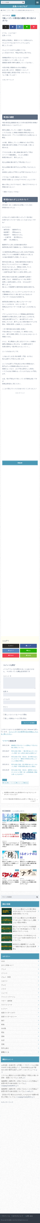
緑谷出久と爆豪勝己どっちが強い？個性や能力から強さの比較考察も (24, 946)
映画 (2, 1024)
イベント (4, 973)
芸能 (2, 1044)
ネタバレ (19, 783)
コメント (7, 676)
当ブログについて (17, 1216)
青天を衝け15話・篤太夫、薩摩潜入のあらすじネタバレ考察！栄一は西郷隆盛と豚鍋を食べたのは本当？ (24, 772)
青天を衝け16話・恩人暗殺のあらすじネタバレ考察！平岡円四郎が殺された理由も (24, 765)
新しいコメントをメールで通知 (16, 714)
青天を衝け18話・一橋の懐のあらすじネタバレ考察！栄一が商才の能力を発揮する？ (24, 752)
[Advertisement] (16, 98)
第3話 (26, 783)
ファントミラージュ (8, 997)
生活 (2, 1040)
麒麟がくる (5, 1052)
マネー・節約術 (6, 1001)
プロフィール (6, 1216)
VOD (3, 961)
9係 (5, 783)
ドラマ (5, 741)
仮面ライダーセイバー (9, 1016)
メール (6, 699)
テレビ (3, 985)
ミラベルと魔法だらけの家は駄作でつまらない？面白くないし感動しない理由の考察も (24, 920)
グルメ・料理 (6, 977)
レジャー (4, 1009)
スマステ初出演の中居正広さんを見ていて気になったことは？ (19, 800)
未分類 (3, 1028)
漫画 (2, 1036)
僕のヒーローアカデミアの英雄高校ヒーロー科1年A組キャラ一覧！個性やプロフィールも (25, 929)
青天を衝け (5, 1048)
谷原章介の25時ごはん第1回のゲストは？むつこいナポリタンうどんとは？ (20, 793)
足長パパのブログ (20, 6)
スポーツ (4, 981)
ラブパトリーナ (6, 1005)
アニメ (3, 969)
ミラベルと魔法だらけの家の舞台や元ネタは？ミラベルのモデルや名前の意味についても (24, 911)
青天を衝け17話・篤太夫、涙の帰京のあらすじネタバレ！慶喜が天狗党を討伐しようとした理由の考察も (24, 759)
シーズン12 (12, 783)
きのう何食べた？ (7, 965)
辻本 (20, 1077)
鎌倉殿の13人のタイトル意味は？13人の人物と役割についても (24, 746)
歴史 (2, 1032)
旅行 (2, 1020)
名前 (5, 691)
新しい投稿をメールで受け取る (16, 718)
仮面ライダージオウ (8, 1012)
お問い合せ (29, 1216)
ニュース (4, 993)
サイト (5, 707)
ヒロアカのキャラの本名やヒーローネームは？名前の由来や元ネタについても (24, 937)
